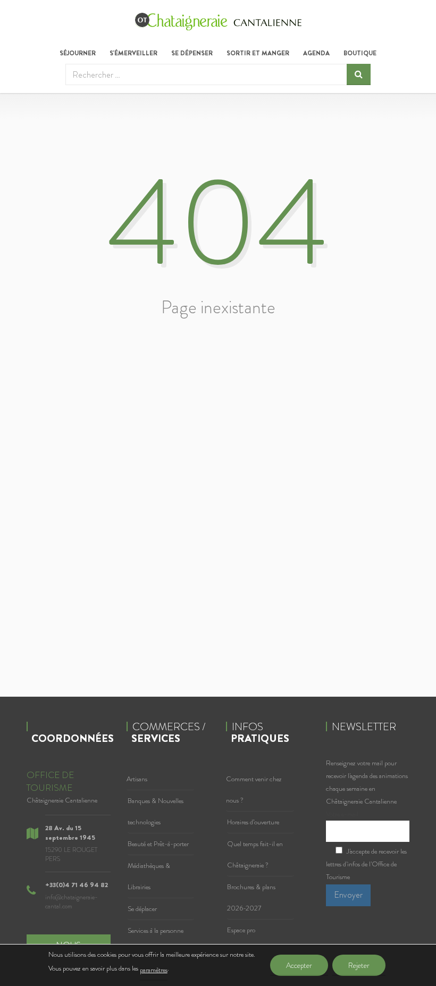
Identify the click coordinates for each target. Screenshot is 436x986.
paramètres (153, 970)
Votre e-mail (342, 814)
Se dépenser (192, 53)
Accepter (299, 965)
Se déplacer (142, 909)
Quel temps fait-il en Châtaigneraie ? (255, 854)
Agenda (316, 53)
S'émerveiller (133, 53)
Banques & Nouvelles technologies (155, 811)
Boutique (359, 53)
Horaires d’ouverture (253, 822)
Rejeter (359, 965)
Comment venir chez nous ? (254, 789)
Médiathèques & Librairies (149, 876)
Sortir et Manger (258, 53)
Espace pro (241, 930)
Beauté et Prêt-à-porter (158, 844)
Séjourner (78, 53)
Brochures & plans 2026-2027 (251, 897)
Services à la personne (155, 930)
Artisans (137, 779)
